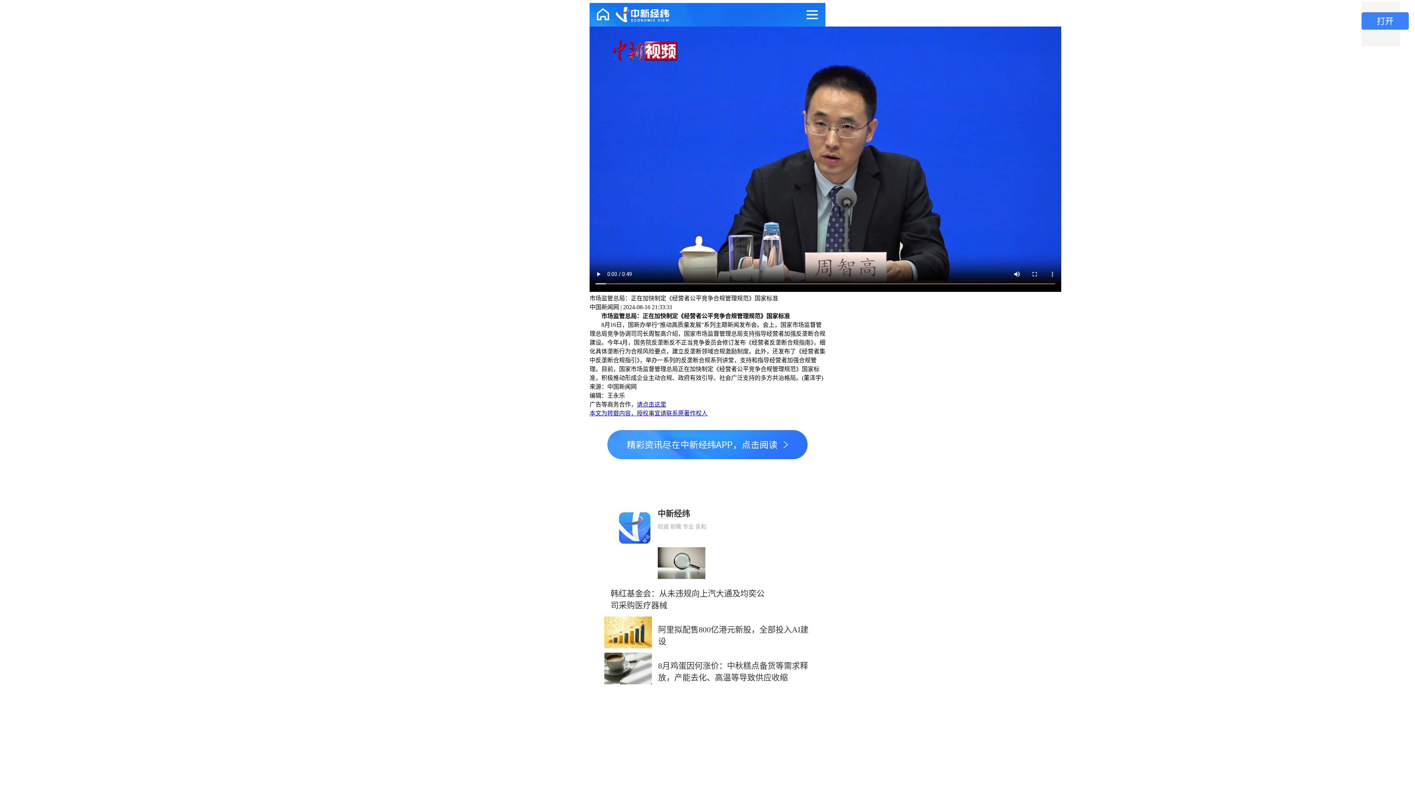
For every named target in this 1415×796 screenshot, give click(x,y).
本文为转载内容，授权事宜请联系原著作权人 (649, 413)
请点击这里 (651, 404)
